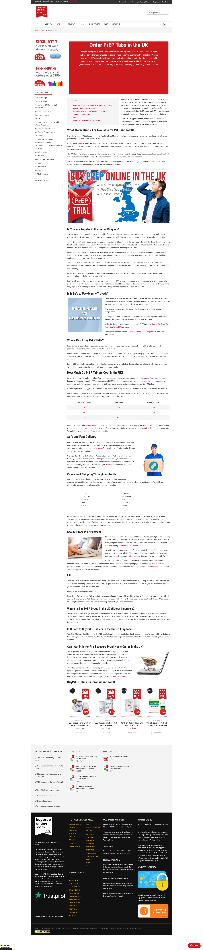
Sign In (88, 866)
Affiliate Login (91, 853)
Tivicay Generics (74, 893)
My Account (122, 2)
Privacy (88, 859)
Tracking (135, 2)
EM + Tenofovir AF (74, 903)
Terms (88, 863)
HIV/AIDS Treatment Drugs (44, 159)
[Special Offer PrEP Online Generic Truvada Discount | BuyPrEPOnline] (48, 49)
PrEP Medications (41, 101)
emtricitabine (150, 234)
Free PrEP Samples (41, 98)
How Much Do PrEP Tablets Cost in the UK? (90, 111)
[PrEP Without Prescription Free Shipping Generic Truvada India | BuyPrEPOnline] (48, 76)
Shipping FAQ (90, 834)
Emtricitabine (39, 136)
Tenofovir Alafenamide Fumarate (46, 132)
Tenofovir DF (73, 906)
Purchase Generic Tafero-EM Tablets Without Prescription (48, 123)
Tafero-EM (72, 843)
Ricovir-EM (156, 324)
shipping (99, 448)
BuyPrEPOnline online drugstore (142, 332)
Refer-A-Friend (90, 850)
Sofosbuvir (38, 163)
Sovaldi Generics (74, 890)
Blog (129, 2)
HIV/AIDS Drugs (73, 880)
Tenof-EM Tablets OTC (43, 111)
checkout (153, 567)
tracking (110, 465)
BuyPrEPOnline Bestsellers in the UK (87, 120)
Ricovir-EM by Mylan (42, 115)
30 (84, 408)
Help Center (156, 2)
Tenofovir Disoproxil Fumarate (45, 128)
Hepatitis (38, 170)
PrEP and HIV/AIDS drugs (115, 677)
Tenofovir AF (73, 909)
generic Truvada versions (153, 378)
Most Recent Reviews (93, 828)
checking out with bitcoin (128, 546)
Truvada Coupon (74, 846)
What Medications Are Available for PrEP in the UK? (93, 105)
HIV (79, 143)
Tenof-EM (108, 327)
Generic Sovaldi (40, 167)
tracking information (117, 896)
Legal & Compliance (92, 856)
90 (84, 413)
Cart (106, 24)
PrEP (37, 24)
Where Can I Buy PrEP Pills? (84, 108)
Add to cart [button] (80, 733)
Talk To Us (165, 2)
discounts (92, 425)
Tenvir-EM (117, 327)
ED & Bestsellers (74, 887)
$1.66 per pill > (72, 1)
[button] (6, 947)
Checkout (115, 24)
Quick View (76, 714)
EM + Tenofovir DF (74, 899)
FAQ (82, 24)
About (88, 824)
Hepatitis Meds (73, 884)
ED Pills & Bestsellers (42, 174)
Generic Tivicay (40, 156)
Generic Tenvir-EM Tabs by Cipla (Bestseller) (46, 106)
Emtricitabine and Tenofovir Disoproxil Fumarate (48, 147)
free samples (143, 428)
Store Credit (90, 837)
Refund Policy (90, 843)
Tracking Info (90, 847)
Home (37, 30)
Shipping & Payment (145, 2)
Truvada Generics (41, 152)
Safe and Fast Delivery (82, 114)
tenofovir (162, 234)
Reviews (71, 24)
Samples (48, 24)
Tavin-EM (164, 324)
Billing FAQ (89, 831)
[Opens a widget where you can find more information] (194, 946)
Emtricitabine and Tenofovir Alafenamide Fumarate (45, 141)
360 (84, 418)
